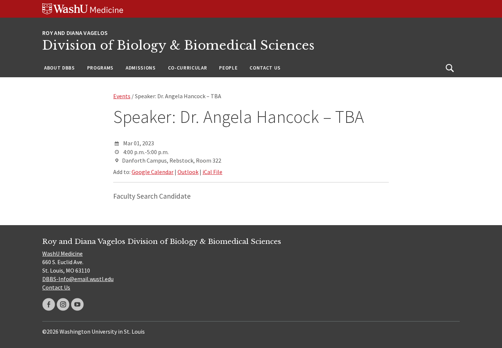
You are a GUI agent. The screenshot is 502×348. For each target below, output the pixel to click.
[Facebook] (48, 304)
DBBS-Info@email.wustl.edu (78, 279)
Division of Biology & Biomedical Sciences (178, 45)
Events (121, 96)
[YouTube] (77, 304)
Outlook (188, 171)
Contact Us (265, 68)
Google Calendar (152, 171)
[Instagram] (63, 304)
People (228, 68)
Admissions (141, 68)
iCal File (212, 171)
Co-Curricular (187, 68)
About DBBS (59, 68)
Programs (100, 68)
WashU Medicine (62, 253)
